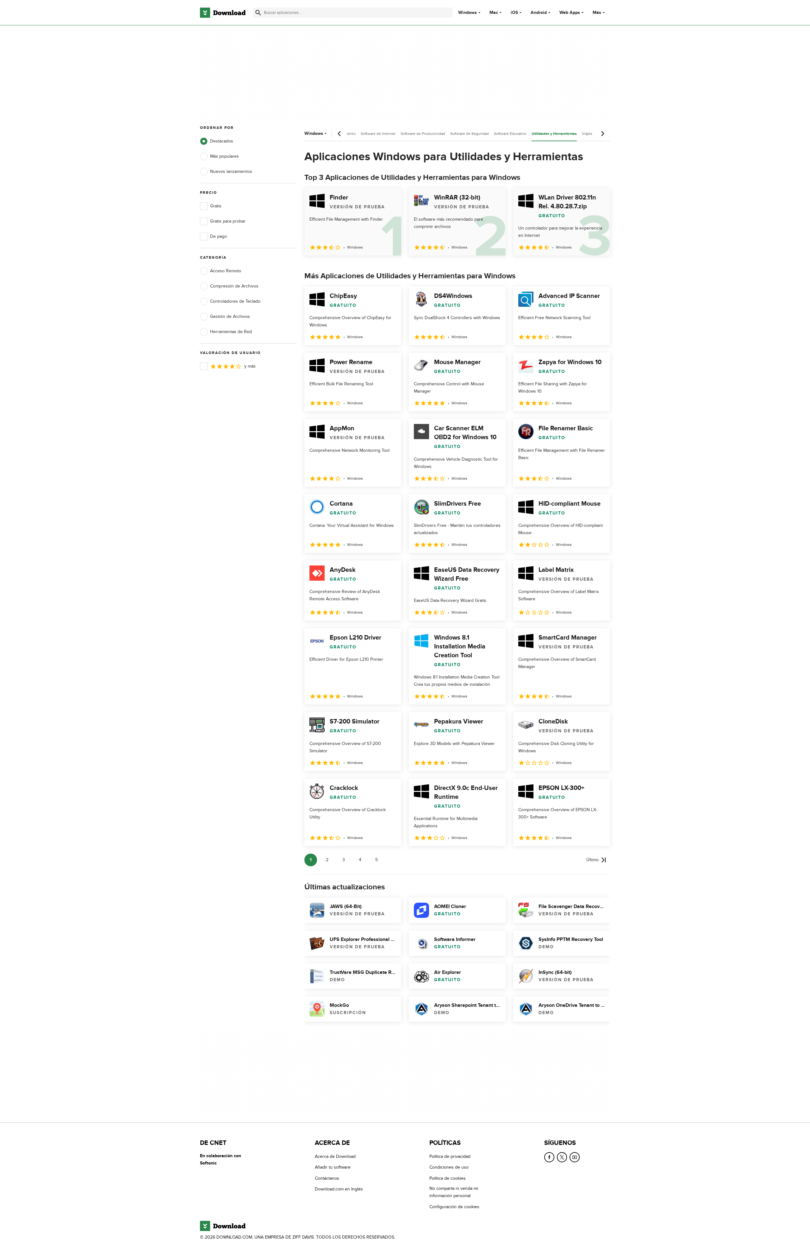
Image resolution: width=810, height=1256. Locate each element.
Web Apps (569, 12)
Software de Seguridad (469, 133)
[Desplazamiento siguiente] (602, 133)
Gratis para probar (228, 221)
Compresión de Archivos (234, 286)
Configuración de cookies (454, 1206)
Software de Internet (378, 133)
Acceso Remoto (225, 271)
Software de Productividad (423, 133)
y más (250, 366)
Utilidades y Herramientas (554, 133)
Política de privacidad (449, 1156)
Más (597, 12)
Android (539, 12)
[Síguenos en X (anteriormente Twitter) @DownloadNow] (562, 1157)
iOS (514, 12)
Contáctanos (327, 1178)
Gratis (215, 206)
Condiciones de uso (449, 1167)
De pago (218, 236)
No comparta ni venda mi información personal (453, 1192)
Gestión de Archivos (230, 316)
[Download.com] (223, 13)
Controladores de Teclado (235, 301)
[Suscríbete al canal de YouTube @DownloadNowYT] (575, 1157)
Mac (493, 12)
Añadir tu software (333, 1167)
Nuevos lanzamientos (231, 171)
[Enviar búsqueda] (258, 13)
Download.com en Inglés (339, 1189)
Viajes (587, 133)
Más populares (224, 156)
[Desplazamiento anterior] (339, 133)
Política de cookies (447, 1178)
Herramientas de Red (231, 331)
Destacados (221, 141)
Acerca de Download (335, 1156)
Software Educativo (510, 133)
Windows (467, 12)
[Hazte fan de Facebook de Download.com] (549, 1157)
